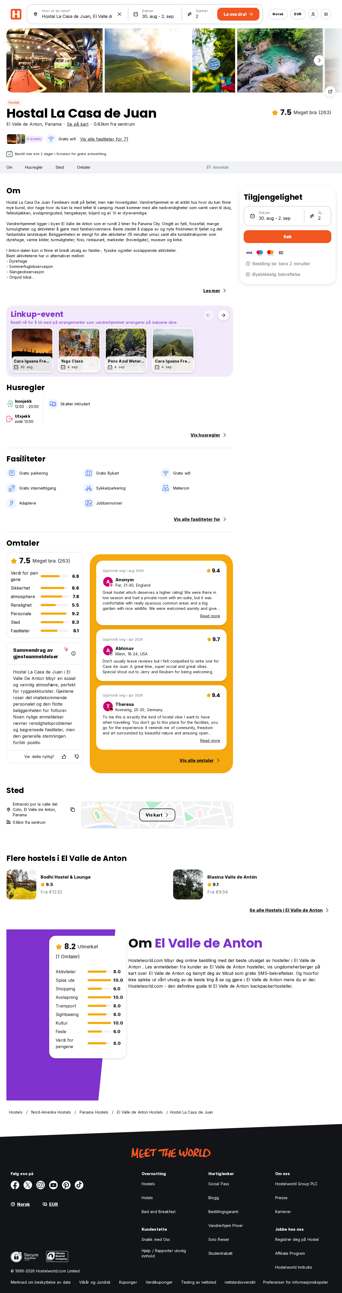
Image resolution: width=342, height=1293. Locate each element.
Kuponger (128, 1282)
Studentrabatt (220, 1253)
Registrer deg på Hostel (297, 1239)
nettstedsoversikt (240, 1282)
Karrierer (283, 1211)
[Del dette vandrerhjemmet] (330, 91)
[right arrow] (223, 315)
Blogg (213, 1197)
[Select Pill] (313, 14)
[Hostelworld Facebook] (15, 1185)
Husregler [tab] (34, 167)
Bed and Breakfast (159, 1211)
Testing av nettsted (198, 1282)
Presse (281, 1197)
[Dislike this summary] (76, 756)
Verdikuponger (159, 1282)
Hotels (147, 1197)
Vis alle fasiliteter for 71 (104, 139)
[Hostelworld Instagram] (40, 1185)
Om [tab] (9, 167)
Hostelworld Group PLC (296, 1184)
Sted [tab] (60, 167)
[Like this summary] (64, 756)
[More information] (73, 653)
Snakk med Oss (156, 1239)
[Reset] (119, 14)
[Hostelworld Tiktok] (79, 1185)
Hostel (14, 103)
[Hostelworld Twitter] (28, 1185)
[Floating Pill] (319, 60)
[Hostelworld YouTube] (53, 1185)
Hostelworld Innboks (293, 1267)
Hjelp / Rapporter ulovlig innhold (164, 1253)
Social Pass (218, 1184)
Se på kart (77, 124)
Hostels (148, 1184)
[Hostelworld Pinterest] (66, 1185)
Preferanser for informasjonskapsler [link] (295, 1282)
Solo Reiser (218, 1239)
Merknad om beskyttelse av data (41, 1282)
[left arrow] (208, 315)
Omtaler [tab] (84, 167)
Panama (53, 124)
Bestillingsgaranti (223, 1211)
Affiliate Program (290, 1253)
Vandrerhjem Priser (225, 1225)
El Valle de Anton (24, 124)
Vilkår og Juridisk (95, 1282)
